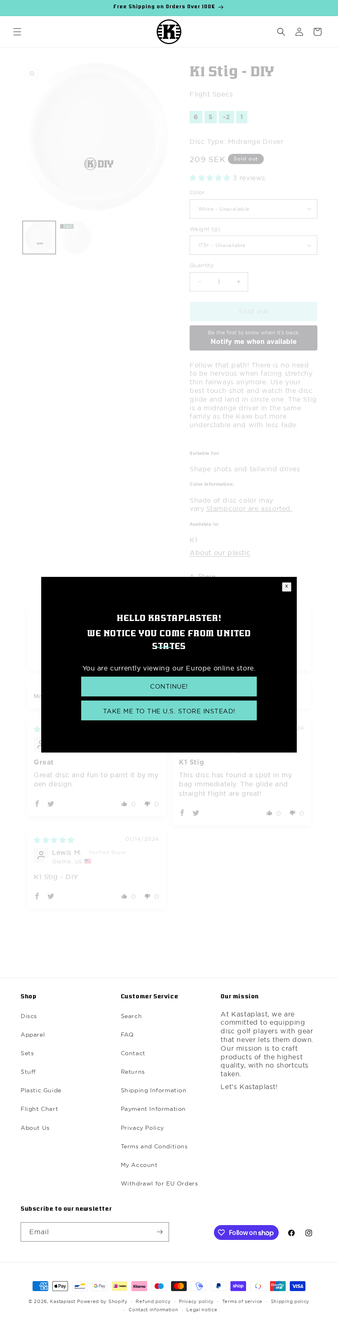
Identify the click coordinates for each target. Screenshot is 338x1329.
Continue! (169, 686)
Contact (133, 1053)
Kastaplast (62, 1301)
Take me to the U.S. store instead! (169, 711)
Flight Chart (39, 1109)
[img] (54, 840)
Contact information (153, 1310)
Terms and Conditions (154, 1146)
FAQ (127, 1034)
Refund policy (153, 1301)
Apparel (33, 1034)
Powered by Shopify (102, 1301)
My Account (139, 1165)
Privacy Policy (142, 1127)
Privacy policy (196, 1301)
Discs (29, 1016)
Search (131, 1016)
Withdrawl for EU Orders (159, 1183)
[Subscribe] (159, 1232)
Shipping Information (154, 1090)
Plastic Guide (41, 1090)
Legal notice (201, 1310)
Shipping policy (290, 1301)
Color (197, 192)
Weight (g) (205, 229)
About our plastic (220, 552)
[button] (17, 32)
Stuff (28, 1071)
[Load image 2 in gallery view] (76, 237)
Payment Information (153, 1109)
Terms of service (242, 1301)
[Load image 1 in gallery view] (39, 237)
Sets (27, 1053)
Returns (133, 1071)
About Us (35, 1127)
